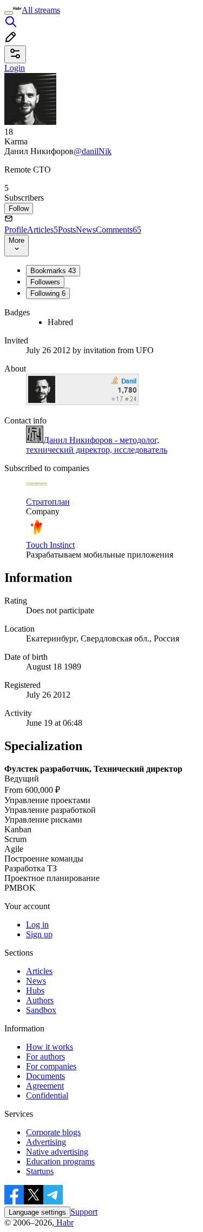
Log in (37, 924)
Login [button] (14, 67)
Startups (40, 1171)
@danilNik (93, 151)
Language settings (37, 1212)
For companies (51, 1066)
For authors (45, 1056)
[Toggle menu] (8, 13)
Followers (45, 282)
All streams (41, 10)
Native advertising (57, 1151)
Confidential (47, 1095)
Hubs (35, 990)
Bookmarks (53, 271)
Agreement (45, 1085)
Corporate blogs (53, 1132)
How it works (49, 1046)
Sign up (39, 934)
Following (48, 293)
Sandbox (41, 1010)
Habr (64, 1222)
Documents (45, 1076)
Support (83, 1211)
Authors (40, 1000)
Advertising (46, 1142)
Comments (118, 229)
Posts (67, 229)
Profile (15, 229)
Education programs (60, 1161)
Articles (42, 229)
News (86, 229)
